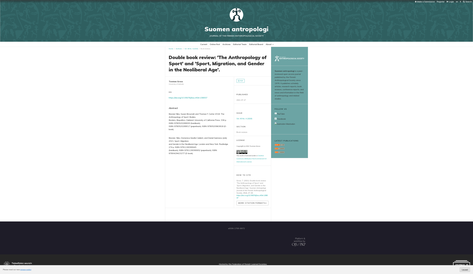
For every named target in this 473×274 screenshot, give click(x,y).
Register (441, 1)
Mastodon (290, 124)
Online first (215, 44)
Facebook (281, 119)
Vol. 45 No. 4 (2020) (191, 49)
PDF (241, 81)
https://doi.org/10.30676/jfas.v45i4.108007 (188, 97)
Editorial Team (240, 44)
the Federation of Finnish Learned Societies (248, 264)
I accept (465, 269)
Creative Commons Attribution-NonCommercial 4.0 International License (251, 159)
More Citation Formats (251, 203)
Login (451, 1)
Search (468, 1)
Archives (226, 44)
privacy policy (25, 269)
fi (460, 1)
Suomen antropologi (236, 29)
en (457, 1)
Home (171, 49)
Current (203, 44)
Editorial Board (256, 44)
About (269, 44)
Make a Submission (426, 1)
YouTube (281, 114)
